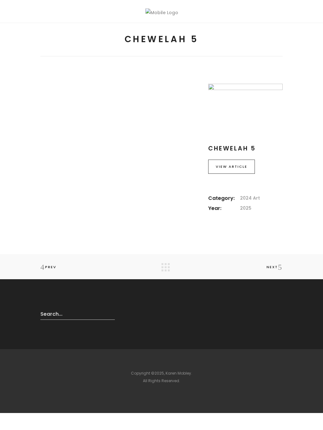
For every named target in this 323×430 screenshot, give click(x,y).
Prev (50, 266)
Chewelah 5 (232, 148)
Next (272, 266)
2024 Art (250, 198)
